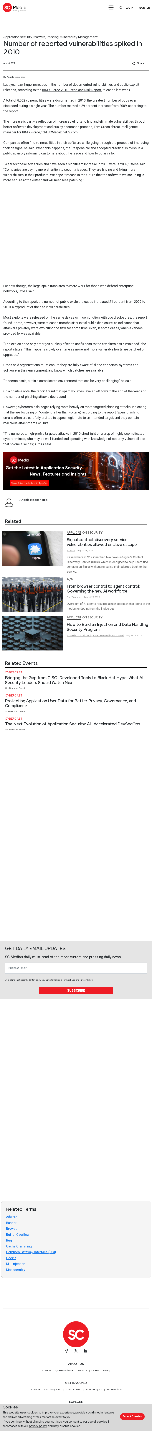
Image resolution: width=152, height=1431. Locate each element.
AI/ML (71, 579)
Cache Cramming (19, 1246)
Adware (11, 1217)
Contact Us (82, 1370)
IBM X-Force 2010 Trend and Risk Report (71, 90)
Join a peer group (93, 1389)
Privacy (106, 1370)
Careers (95, 1370)
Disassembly (15, 1270)
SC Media (46, 1370)
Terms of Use (69, 980)
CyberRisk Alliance (64, 1370)
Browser (12, 1229)
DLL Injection (15, 1264)
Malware (39, 37)
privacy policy (38, 1426)
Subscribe (76, 990)
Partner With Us (114, 1389)
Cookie (11, 1258)
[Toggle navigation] (111, 7)
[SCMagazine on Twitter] (76, 1350)
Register (144, 7)
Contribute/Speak (53, 1389)
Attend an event (73, 1389)
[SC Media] (14, 7)
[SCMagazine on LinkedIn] (85, 1350)
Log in (129, 7)
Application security (17, 37)
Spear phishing (128, 412)
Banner (11, 1223)
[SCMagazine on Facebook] (66, 1350)
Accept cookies (132, 1416)
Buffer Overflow (17, 1234)
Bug (9, 1240)
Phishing (53, 37)
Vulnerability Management (79, 37)
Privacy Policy (86, 980)
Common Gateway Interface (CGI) (31, 1252)
